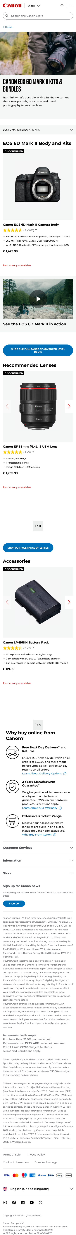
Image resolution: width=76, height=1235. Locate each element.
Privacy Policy (36, 1154)
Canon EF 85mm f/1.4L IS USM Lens (30, 446)
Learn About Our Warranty (39, 808)
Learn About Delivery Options (42, 773)
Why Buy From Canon (37, 834)
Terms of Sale (12, 1154)
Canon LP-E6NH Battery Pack (26, 642)
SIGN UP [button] (14, 903)
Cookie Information (16, 1162)
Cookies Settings (46, 1162)
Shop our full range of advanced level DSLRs (38, 350)
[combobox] (38, 16)
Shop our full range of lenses (28, 547)
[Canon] (12, 5)
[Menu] (71, 5)
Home (8, 27)
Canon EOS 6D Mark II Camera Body (31, 224)
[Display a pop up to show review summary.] (36, 230)
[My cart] (62, 5)
